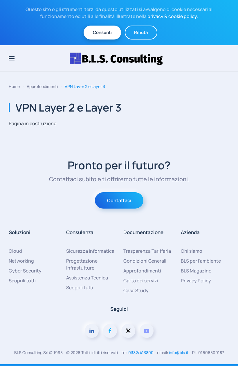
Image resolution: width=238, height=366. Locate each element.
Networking (21, 261)
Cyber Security (25, 271)
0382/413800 (141, 352)
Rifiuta (141, 32)
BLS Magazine (196, 271)
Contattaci (119, 200)
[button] (12, 58)
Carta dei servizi (140, 280)
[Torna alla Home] (119, 58)
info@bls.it (179, 352)
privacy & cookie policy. (172, 16)
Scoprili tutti (22, 280)
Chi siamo (191, 251)
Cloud (15, 251)
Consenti (102, 32)
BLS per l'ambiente (201, 261)
